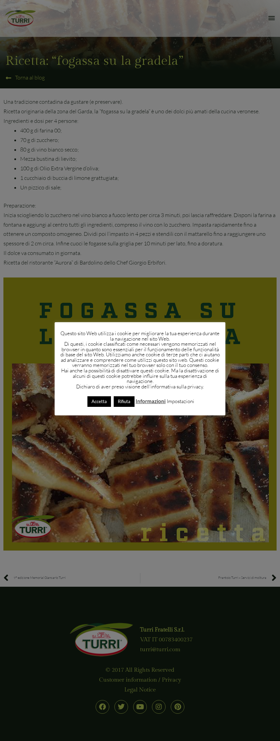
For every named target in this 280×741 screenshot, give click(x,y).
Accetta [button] (99, 401)
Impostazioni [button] (180, 401)
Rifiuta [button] (124, 401)
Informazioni (151, 401)
